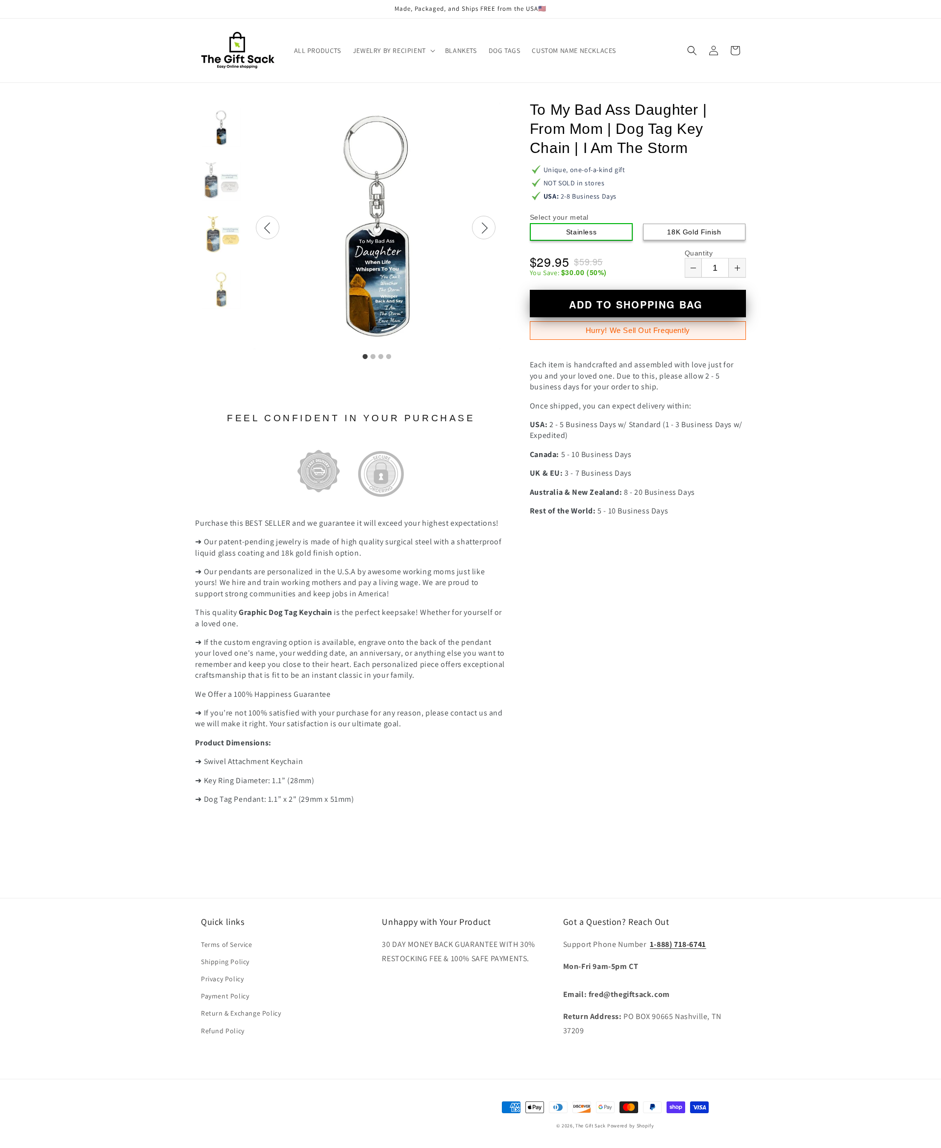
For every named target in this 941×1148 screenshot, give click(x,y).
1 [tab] (365, 357)
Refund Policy (223, 1030)
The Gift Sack (590, 1125)
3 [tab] (381, 357)
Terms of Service (226, 944)
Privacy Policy (222, 978)
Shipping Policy (225, 961)
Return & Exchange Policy (241, 1013)
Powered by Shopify (630, 1125)
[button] (393, 50)
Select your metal (559, 217)
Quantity (699, 253)
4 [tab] (389, 357)
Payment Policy (225, 996)
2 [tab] (373, 357)
